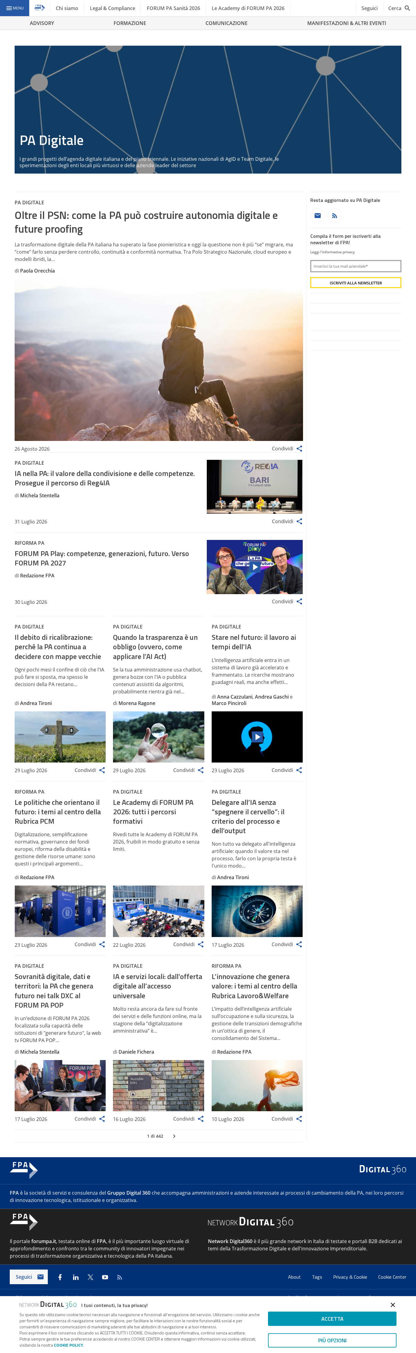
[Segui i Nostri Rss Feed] (119, 1277)
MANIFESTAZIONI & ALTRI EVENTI (346, 23)
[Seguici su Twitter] (90, 1277)
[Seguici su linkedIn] (75, 1277)
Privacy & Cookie (350, 1277)
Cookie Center (392, 1277)
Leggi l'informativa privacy (332, 252)
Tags (317, 1277)
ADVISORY (42, 23)
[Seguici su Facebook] (60, 1277)
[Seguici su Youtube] (105, 1277)
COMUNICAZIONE (227, 23)
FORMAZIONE (130, 23)
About (295, 1277)
